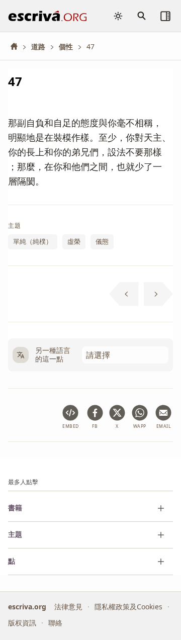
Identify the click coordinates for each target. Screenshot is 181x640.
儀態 (102, 241)
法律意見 (68, 606)
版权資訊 (22, 622)
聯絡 (55, 622)
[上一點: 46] (124, 294)
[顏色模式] (118, 16)
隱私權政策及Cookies (128, 606)
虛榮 (73, 241)
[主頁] (17, 46)
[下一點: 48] (158, 294)
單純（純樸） (32, 241)
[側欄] (165, 16)
